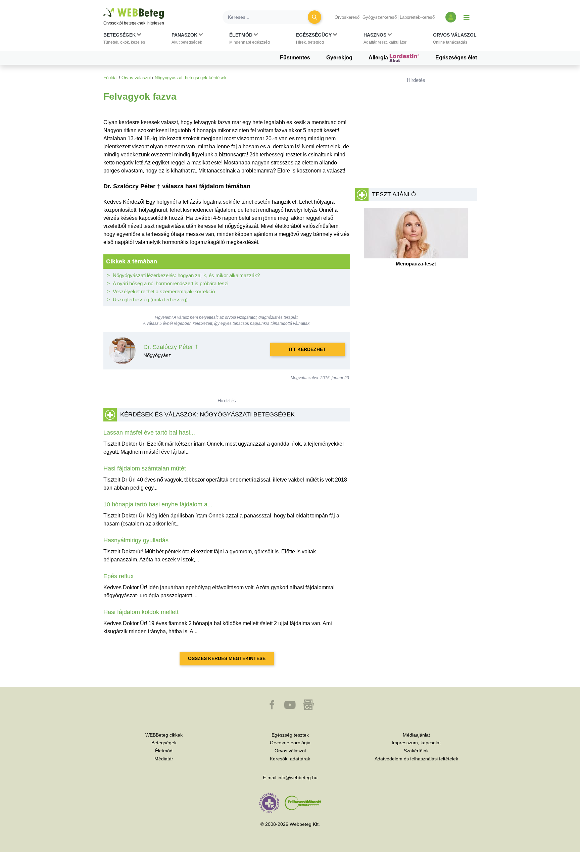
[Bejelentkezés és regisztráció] (450, 17)
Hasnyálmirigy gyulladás (135, 540)
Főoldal (110, 77)
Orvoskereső (347, 17)
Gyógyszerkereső (379, 17)
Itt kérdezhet (307, 349)
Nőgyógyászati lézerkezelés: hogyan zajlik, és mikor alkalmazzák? (186, 275)
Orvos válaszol (136, 77)
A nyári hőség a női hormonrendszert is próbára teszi (170, 283)
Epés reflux (118, 576)
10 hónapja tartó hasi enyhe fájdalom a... (157, 504)
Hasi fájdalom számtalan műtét (144, 468)
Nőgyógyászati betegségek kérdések (191, 77)
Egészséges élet (456, 57)
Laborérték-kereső (417, 17)
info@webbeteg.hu (298, 777)
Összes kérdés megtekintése (226, 658)
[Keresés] (314, 17)
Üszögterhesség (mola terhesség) (150, 299)
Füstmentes (295, 57)
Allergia (379, 57)
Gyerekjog (339, 57)
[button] (124, 40)
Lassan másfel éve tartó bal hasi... (149, 432)
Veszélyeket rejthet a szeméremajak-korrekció (164, 291)
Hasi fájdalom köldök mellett (141, 612)
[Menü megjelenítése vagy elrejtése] (467, 17)
